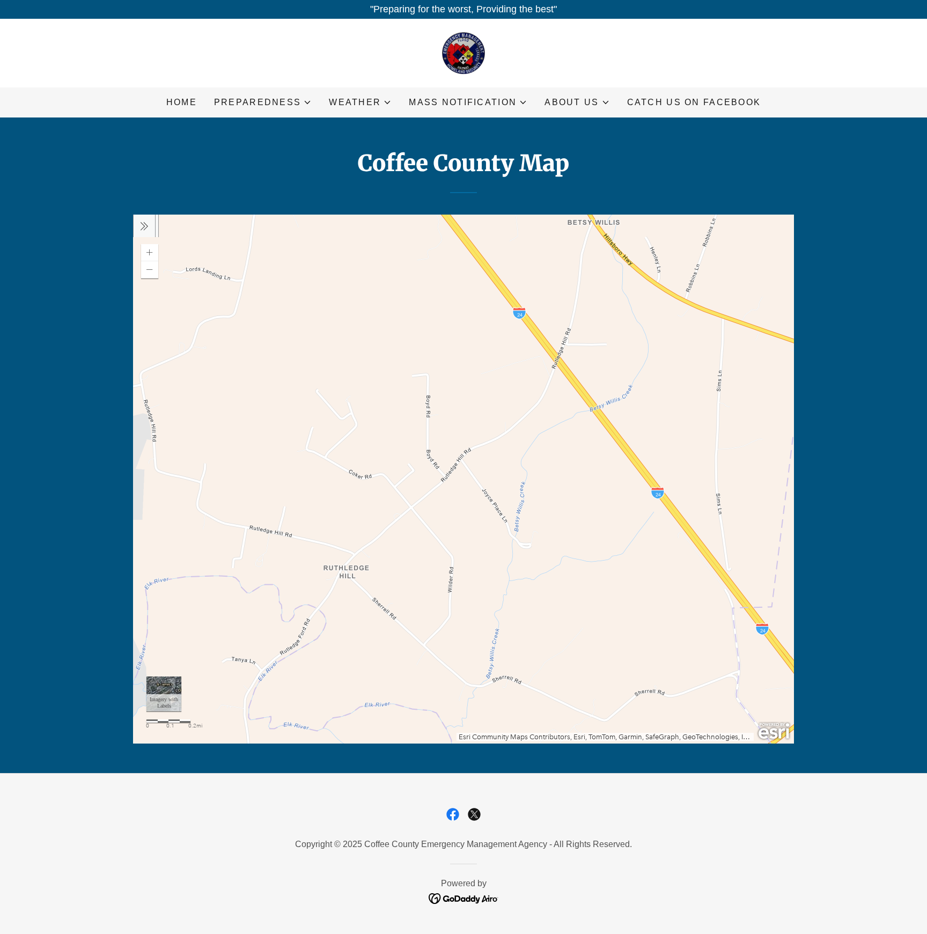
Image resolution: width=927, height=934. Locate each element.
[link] (463, 52)
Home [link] (181, 102)
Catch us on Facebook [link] (694, 102)
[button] (263, 102)
